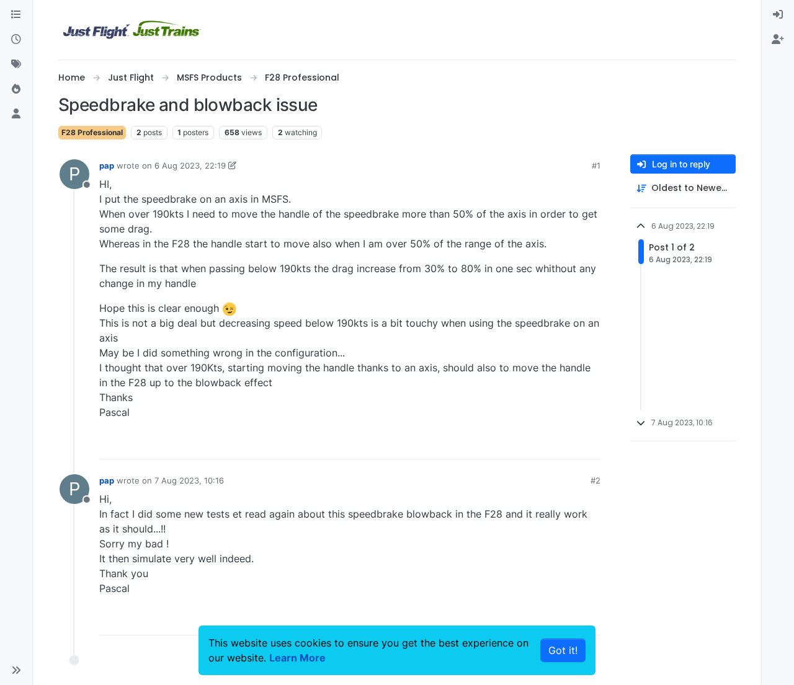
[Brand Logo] (132, 30)
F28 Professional (92, 132)
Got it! (563, 650)
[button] (16, 670)
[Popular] (16, 89)
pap (106, 165)
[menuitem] (778, 15)
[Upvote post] (568, 444)
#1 (596, 165)
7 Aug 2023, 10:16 (189, 480)
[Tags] (16, 64)
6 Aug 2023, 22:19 (190, 165)
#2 (595, 480)
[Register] (778, 40)
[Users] (16, 114)
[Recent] (16, 40)
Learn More (297, 658)
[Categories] (16, 15)
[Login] (778, 15)
